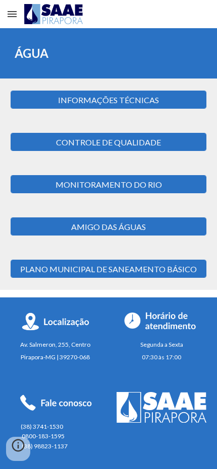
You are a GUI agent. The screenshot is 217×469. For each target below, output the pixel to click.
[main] (109, 53)
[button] (12, 14)
